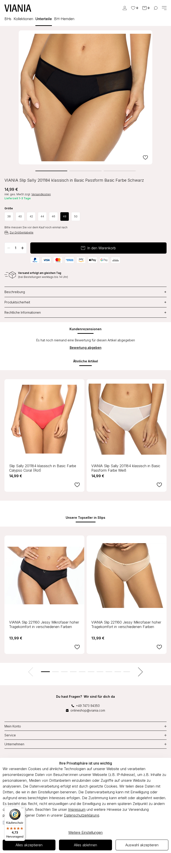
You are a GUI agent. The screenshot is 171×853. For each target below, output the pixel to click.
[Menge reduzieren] (9, 248)
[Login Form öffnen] (125, 8)
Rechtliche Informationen (85, 312)
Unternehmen (14, 744)
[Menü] (22, 809)
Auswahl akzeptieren (142, 845)
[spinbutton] (15, 248)
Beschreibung (85, 292)
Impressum (77, 809)
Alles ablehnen (85, 845)
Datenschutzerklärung (81, 815)
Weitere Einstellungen (85, 832)
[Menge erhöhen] (22, 248)
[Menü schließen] (164, 8)
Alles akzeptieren (29, 845)
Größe (8, 208)
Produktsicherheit (85, 302)
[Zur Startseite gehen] (17, 8)
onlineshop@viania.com (87, 710)
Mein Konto (12, 726)
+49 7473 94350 (88, 706)
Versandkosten (41, 194)
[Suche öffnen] (155, 8)
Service (10, 735)
